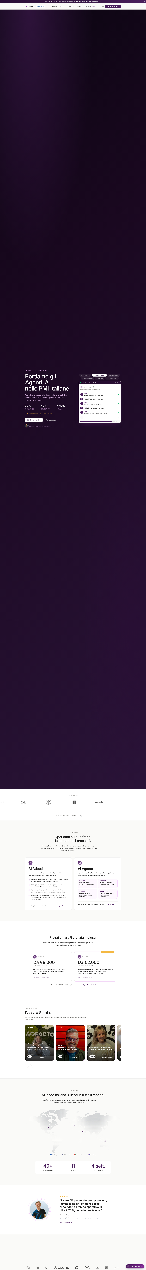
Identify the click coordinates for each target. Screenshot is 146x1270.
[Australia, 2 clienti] (105, 1141)
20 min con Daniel (112, 6)
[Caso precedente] (27, 1066)
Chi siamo (79, 6)
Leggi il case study (65, 1222)
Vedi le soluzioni (51, 420)
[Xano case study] (81, 816)
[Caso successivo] (31, 1066)
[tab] (85, 375)
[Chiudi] (144, 1)
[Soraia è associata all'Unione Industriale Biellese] (40, 6)
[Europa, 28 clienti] (74, 1125)
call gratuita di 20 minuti (89, 985)
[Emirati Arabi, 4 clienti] (82, 1131)
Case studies (70, 6)
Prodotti (62, 6)
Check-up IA (90, 6)
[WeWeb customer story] (87, 816)
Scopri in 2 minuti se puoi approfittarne (87, 1)
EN (103, 6)
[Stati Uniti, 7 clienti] (48, 1127)
